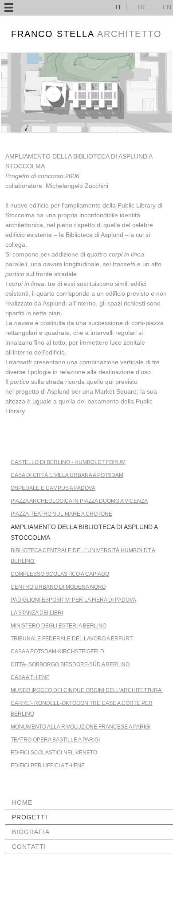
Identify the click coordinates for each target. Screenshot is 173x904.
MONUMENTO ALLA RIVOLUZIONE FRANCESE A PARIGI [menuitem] (80, 727)
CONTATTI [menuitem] (29, 846)
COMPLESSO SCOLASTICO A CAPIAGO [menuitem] (60, 574)
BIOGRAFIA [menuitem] (31, 831)
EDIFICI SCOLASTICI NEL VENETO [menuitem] (54, 752)
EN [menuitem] (167, 7)
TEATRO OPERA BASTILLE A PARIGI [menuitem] (55, 740)
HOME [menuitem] (22, 802)
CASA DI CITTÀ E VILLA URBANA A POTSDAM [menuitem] (67, 475)
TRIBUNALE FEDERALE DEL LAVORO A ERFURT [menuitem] (72, 638)
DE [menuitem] (142, 7)
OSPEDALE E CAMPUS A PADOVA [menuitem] (53, 488)
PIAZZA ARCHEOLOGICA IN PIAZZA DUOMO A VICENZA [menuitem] (79, 501)
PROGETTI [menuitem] (29, 817)
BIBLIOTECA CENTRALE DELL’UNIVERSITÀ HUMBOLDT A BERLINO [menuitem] (83, 555)
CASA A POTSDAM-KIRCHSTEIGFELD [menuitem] (57, 651)
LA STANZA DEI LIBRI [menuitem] (37, 613)
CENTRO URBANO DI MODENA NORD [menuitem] (58, 587)
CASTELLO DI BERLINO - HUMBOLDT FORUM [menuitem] (68, 462)
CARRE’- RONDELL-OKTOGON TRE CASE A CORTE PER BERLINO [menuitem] (82, 708)
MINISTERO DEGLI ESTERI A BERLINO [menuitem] (58, 626)
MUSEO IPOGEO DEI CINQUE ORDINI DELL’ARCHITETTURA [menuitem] (87, 690)
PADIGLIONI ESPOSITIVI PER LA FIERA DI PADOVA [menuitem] (73, 600)
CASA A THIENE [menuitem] (30, 677)
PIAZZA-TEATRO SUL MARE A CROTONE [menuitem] (61, 514)
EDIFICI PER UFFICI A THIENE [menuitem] (48, 765)
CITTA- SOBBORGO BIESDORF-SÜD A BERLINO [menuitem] (70, 664)
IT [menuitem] (119, 7)
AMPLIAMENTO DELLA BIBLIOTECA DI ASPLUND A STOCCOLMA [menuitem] (84, 532)
